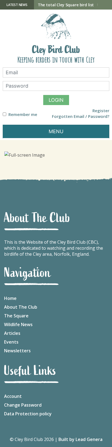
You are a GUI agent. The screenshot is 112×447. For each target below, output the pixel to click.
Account (13, 396)
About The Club (20, 307)
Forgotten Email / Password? (80, 116)
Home (10, 298)
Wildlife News (18, 324)
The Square (16, 316)
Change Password (23, 405)
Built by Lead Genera (80, 439)
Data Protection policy (28, 414)
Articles (12, 333)
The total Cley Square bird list (66, 4)
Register (100, 111)
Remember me (22, 114)
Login (56, 100)
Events (11, 342)
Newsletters (17, 350)
